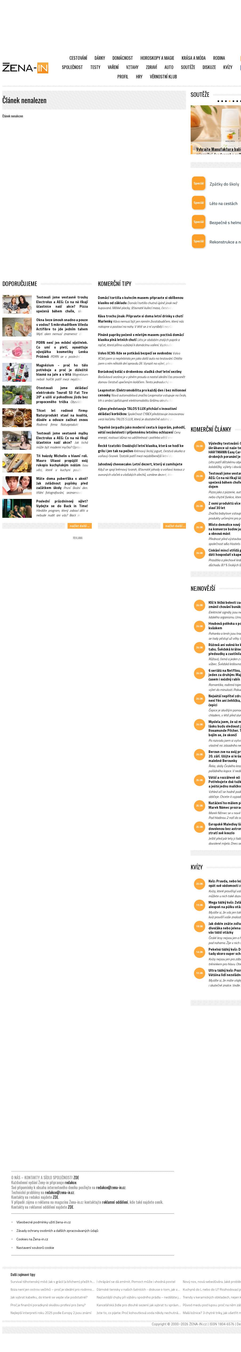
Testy (95, 67)
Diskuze (209, 67)
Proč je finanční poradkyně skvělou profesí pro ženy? (48, 1305)
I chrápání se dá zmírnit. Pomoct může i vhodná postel (136, 1281)
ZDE (76, 1177)
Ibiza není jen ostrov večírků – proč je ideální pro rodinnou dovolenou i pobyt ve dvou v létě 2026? (53, 1289)
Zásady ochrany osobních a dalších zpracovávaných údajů (57, 1230)
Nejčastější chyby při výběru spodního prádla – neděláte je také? (139, 1297)
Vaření (113, 67)
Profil (123, 76)
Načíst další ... (79, 525)
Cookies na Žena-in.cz (32, 1239)
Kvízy (227, 67)
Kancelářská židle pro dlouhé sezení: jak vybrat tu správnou (139, 1305)
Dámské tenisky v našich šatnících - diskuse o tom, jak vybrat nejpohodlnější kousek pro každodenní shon (139, 1289)
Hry (139, 76)
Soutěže (188, 67)
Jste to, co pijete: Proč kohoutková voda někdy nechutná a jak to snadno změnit (139, 1312)
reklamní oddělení (115, 1202)
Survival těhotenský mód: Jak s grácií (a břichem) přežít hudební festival (53, 1281)
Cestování (78, 58)
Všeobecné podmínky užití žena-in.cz (43, 1222)
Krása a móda (194, 58)
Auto (169, 67)
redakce (70, 1182)
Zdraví (151, 67)
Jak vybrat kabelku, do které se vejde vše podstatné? (49, 1297)
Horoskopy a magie (157, 58)
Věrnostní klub (163, 76)
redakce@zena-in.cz (110, 1187)
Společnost (72, 67)
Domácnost (122, 58)
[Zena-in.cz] (28, 68)
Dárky (100, 58)
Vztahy (132, 67)
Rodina (219, 58)
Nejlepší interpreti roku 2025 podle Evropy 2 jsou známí (51, 1312)
